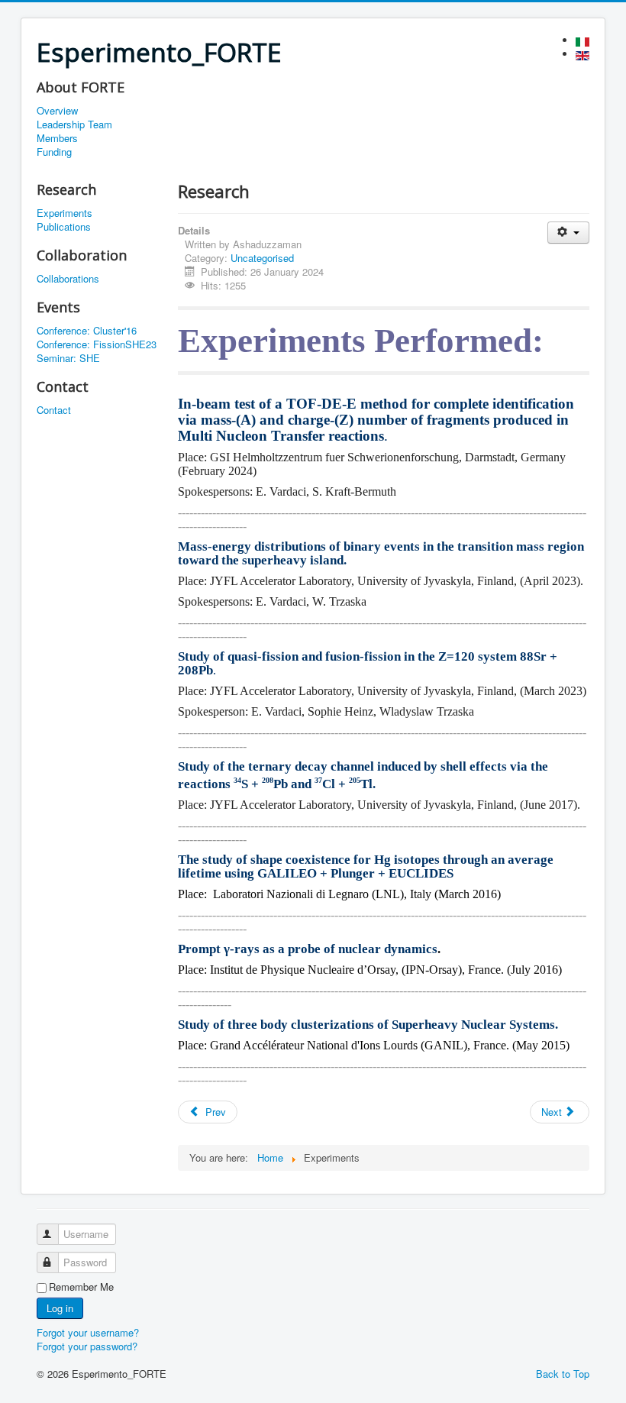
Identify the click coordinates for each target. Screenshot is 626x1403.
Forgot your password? (87, 1346)
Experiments (64, 213)
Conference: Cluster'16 (87, 331)
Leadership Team (74, 124)
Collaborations (68, 279)
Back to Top (562, 1373)
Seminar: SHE (68, 358)
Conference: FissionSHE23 (96, 344)
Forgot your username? (88, 1332)
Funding (54, 152)
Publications (64, 227)
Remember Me (81, 1287)
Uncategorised (262, 258)
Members (57, 138)
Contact (54, 410)
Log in (60, 1308)
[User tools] (568, 232)
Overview (57, 111)
